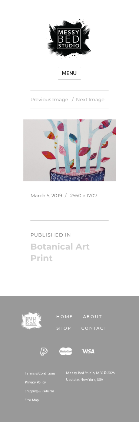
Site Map (32, 400)
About (92, 316)
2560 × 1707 (83, 195)
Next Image (90, 99)
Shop (63, 328)
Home (64, 316)
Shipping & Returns (39, 391)
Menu (69, 73)
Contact (94, 328)
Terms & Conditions (40, 373)
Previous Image (49, 99)
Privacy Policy (35, 382)
